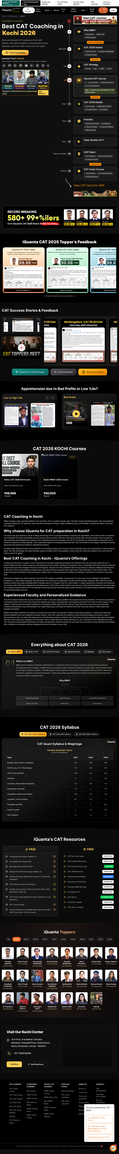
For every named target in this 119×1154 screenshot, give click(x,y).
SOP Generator (94, 3)
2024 (26, 939)
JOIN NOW (108, 866)
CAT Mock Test (15, 1102)
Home (4, 16)
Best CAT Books (15, 1106)
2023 (35, 939)
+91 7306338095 (22, 1053)
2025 (16, 939)
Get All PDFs (92, 10)
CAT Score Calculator (106, 3)
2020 (63, 939)
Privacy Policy (84, 1102)
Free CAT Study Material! (78, 3)
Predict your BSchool (46, 3)
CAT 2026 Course (16, 1095)
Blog (83, 10)
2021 (54, 939)
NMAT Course (32, 1098)
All (8, 939)
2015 (109, 939)
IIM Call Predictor (67, 1091)
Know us (63, 10)
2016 (100, 939)
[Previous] (47, 398)
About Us (82, 1089)
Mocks (47, 10)
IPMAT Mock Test (50, 1097)
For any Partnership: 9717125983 (101, 1102)
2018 (82, 939)
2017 (91, 939)
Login (113, 10)
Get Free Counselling (95, 42)
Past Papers (38, 10)
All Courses (28, 10)
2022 (45, 939)
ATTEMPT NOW (107, 897)
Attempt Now (95, 164)
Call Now (14, 1064)
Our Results (42, 92)
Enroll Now (95, 97)
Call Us (104, 10)
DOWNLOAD (108, 876)
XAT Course (31, 1091)
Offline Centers (74, 10)
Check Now (95, 59)
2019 (73, 939)
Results (56, 10)
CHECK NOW (108, 856)
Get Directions (37, 1064)
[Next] (53, 398)
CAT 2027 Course (16, 1099)
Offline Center (13, 16)
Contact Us (83, 1092)
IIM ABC (12, 1116)
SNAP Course (32, 1095)
